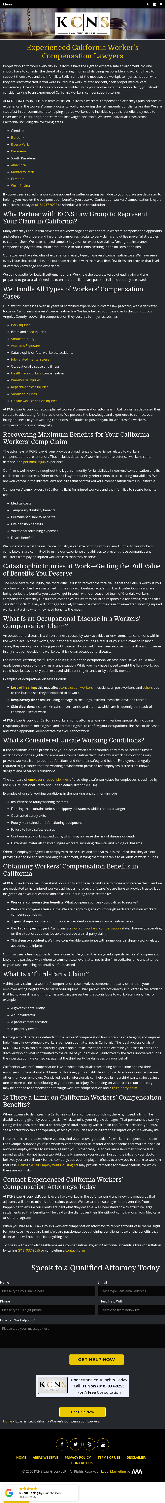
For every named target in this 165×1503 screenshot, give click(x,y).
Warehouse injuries (26, 380)
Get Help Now (82, 1412)
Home (7, 1421)
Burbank (17, 137)
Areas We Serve (45, 1457)
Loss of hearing (23, 687)
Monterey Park (22, 172)
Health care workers (26, 373)
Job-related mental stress (30, 359)
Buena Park (20, 144)
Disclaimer (136, 1457)
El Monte (18, 179)
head (30, 332)
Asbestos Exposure (25, 345)
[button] (78, 1485)
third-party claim (124, 1088)
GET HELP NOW (96, 1359)
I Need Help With (110, 1301)
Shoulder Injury (22, 339)
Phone (5, 1301)
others (148, 687)
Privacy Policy (78, 1457)
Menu (8, 4)
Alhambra (18, 165)
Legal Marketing (113, 1471)
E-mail (102, 1282)
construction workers (76, 687)
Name (4, 1282)
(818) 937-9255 (46, 205)
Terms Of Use (109, 1457)
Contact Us (82, 1463)
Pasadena (18, 151)
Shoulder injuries (24, 394)
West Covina (20, 185)
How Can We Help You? (17, 1320)
